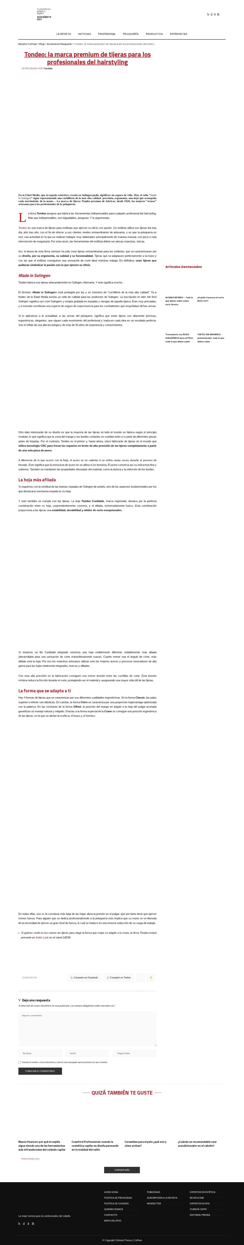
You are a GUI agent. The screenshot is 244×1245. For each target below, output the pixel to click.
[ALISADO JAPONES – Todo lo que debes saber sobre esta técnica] (179, 283)
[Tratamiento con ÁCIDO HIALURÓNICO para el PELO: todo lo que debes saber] (179, 320)
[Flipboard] (222, 14)
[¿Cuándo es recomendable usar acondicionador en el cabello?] (202, 1119)
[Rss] (218, 14)
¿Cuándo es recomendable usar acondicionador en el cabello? (197, 1144)
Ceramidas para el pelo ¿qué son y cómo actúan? (145, 1144)
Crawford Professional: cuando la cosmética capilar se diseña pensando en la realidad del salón (95, 1146)
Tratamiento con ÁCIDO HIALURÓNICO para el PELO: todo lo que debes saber (179, 338)
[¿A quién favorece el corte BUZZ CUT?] (211, 283)
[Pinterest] (140, 977)
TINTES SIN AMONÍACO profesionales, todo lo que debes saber (210, 338)
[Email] (151, 977)
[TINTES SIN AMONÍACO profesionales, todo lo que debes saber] (211, 320)
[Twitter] (211, 14)
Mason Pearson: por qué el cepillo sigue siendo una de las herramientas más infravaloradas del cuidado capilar (42, 1146)
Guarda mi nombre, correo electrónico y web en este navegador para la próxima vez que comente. (65, 1062)
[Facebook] (208, 14)
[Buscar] (223, 34)
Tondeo (48, 68)
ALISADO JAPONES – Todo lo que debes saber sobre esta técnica (179, 301)
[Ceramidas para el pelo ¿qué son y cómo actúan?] (149, 1119)
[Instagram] (214, 14)
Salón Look (42, 937)
